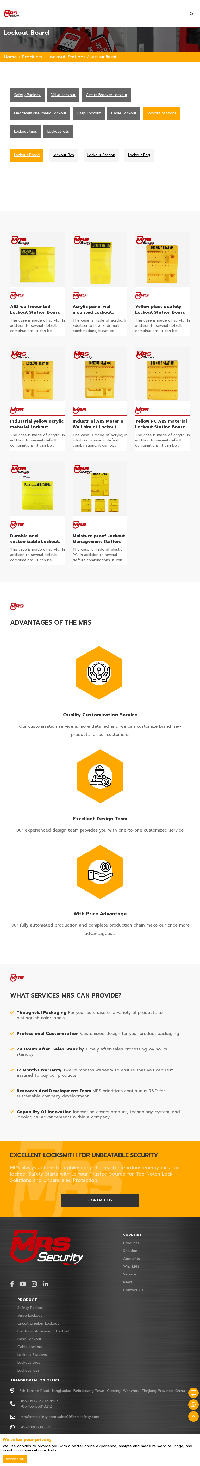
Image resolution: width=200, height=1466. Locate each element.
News (127, 1282)
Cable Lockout (30, 1347)
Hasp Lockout (29, 1339)
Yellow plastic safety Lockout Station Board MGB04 (160, 312)
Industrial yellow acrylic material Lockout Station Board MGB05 (37, 427)
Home (10, 57)
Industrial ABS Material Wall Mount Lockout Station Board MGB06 (99, 427)
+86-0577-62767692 (39, 1401)
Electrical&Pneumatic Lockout (43, 1331)
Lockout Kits (28, 1370)
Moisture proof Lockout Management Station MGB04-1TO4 (99, 541)
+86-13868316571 (35, 1427)
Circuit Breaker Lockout (38, 1323)
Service (129, 1274)
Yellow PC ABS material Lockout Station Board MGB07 (161, 427)
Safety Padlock (30, 1307)
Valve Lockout (29, 1315)
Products (32, 57)
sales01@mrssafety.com (78, 1417)
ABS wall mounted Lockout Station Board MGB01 (35, 312)
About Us (131, 1258)
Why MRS (131, 1266)
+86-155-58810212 (36, 1406)
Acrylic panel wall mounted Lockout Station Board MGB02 (97, 312)
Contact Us (133, 1290)
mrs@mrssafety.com (38, 1417)
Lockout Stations (66, 57)
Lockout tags (28, 1362)
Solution (130, 1251)
